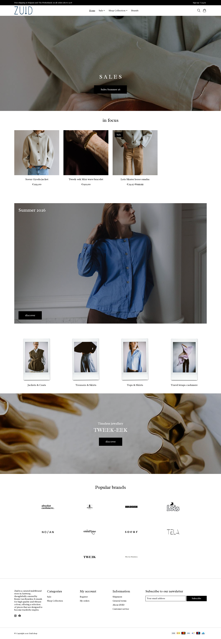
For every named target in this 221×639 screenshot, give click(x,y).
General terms (119, 600)
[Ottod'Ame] (89, 532)
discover (111, 441)
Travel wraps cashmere (184, 385)
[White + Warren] (131, 557)
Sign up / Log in (199, 3)
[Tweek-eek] (89, 557)
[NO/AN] (48, 532)
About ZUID (118, 604)
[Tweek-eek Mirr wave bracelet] (85, 152)
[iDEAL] (178, 633)
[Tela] (173, 532)
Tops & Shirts (135, 385)
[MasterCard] (183, 633)
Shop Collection (55, 600)
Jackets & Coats (37, 385)
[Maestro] (198, 633)
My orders (84, 600)
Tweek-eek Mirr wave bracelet (86, 179)
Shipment (117, 596)
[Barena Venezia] (89, 507)
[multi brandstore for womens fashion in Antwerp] (23, 10)
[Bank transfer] (173, 633)
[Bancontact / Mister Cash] (193, 633)
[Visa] (188, 633)
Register (84, 596)
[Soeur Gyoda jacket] (36, 152)
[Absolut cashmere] (48, 507)
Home (92, 10)
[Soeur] (131, 532)
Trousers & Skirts (85, 385)
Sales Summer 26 (110, 89)
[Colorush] (131, 507)
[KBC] (203, 633)
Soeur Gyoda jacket (36, 179)
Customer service (121, 609)
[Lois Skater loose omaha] (135, 152)
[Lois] (173, 507)
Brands (134, 10)
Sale (49, 596)
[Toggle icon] (198, 10)
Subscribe (196, 598)
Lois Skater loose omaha (135, 179)
